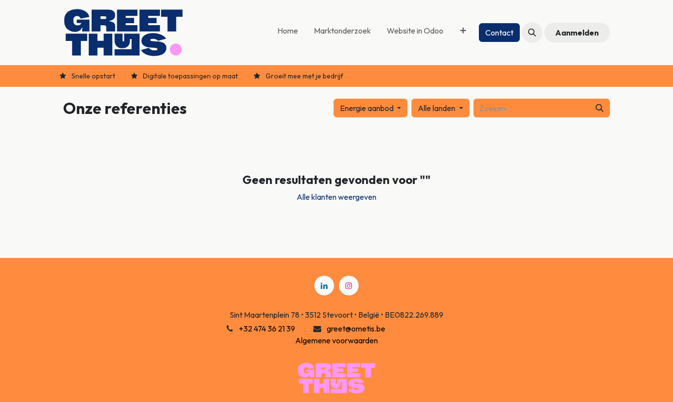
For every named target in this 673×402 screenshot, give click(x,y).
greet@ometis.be (356, 328)
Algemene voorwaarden (336, 340)
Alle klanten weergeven (336, 197)
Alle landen (436, 108)
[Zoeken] (599, 108)
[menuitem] (287, 32)
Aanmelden (577, 32)
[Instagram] (349, 285)
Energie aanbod (367, 108)
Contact (499, 32)
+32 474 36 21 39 (267, 328)
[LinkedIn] (324, 285)
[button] (532, 32)
